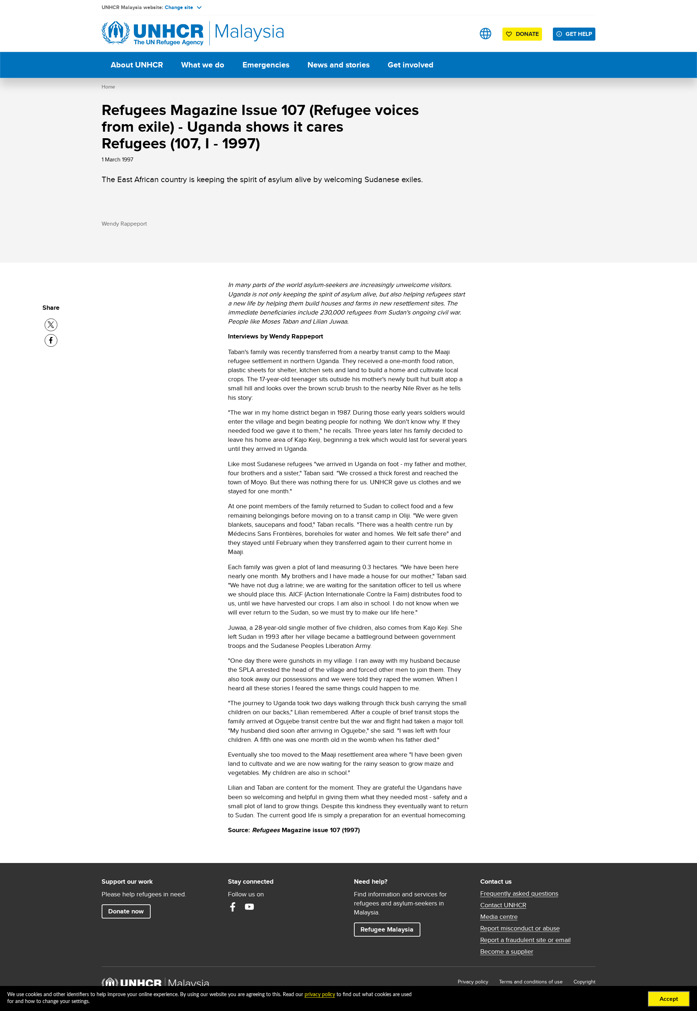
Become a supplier (506, 951)
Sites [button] (486, 34)
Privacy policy (473, 981)
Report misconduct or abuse (520, 928)
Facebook (232, 907)
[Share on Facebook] (51, 340)
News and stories (338, 65)
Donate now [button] (126, 911)
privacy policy (320, 994)
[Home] (152, 33)
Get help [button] (580, 33)
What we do (202, 65)
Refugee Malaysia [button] (390, 929)
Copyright (584, 981)
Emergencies (265, 65)
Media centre (499, 917)
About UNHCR (137, 65)
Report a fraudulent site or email (525, 940)
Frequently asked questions (519, 893)
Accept (669, 999)
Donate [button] (527, 34)
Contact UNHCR (503, 905)
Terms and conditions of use (531, 981)
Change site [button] (179, 7)
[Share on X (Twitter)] (51, 324)
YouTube (249, 907)
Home (108, 86)
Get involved (410, 65)
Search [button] (463, 34)
